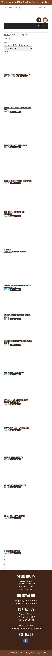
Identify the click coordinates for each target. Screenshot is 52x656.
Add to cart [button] (22, 76)
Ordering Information (26, 604)
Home (7, 35)
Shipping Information (26, 601)
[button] (41, 26)
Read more (15, 319)
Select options (19, 252)
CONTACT (24, 8)
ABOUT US (8, 8)
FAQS (16, 8)
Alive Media (44, 653)
